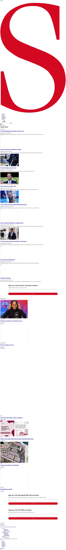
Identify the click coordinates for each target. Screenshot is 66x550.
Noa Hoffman (2, 440)
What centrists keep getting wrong (8, 186)
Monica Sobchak (3, 419)
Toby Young (2, 322)
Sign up (33, 293)
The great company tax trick (7, 344)
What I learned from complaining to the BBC (10, 149)
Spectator (1, 0)
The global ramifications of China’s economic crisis (12, 131)
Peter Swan (2, 346)
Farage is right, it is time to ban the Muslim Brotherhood (13, 204)
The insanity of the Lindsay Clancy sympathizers (11, 417)
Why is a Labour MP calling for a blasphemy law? (11, 222)
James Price (2, 151)
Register (1, 125)
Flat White (1, 487)
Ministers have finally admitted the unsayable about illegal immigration (16, 438)
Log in (4, 125)
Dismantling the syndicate (6, 489)
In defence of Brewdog (5, 278)
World (1, 415)
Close (1, 539)
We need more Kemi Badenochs (7, 259)
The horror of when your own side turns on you (11, 320)
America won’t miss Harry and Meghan (9, 465)
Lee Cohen (2, 467)
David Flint (2, 491)
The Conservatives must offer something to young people (13, 241)
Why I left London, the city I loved (8, 167)
